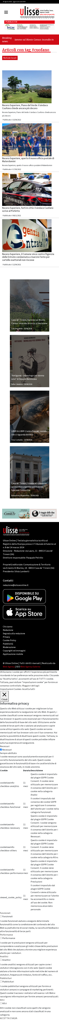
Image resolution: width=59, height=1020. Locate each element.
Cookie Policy (9, 640)
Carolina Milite (16, 328)
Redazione (8, 630)
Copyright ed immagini (14, 650)
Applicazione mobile (13, 654)
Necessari (7, 749)
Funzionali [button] (5, 913)
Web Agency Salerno (30, 666)
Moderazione (9, 647)
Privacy (6, 637)
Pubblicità (8, 643)
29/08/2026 (35, 495)
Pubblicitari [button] (6, 978)
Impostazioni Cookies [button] (10, 689)
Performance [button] (6, 934)
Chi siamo (7, 626)
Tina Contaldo (17, 440)
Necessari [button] (4, 746)
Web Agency (9, 666)
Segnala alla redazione (14, 633)
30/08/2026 (28, 328)
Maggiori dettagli (30, 685)
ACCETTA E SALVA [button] (8, 1018)
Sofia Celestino (17, 384)
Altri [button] (2, 1000)
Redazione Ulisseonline (20, 495)
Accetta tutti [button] (28, 689)
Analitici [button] (4, 956)
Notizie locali (9, 57)
